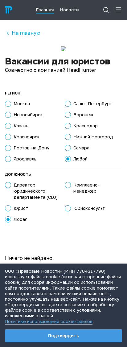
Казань (21, 125)
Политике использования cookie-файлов (48, 321)
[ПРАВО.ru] (8, 9)
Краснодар (85, 125)
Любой (80, 158)
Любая (20, 219)
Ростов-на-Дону (31, 147)
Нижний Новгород (93, 136)
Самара (81, 147)
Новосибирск (28, 114)
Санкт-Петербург (92, 103)
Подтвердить (63, 335)
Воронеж (83, 114)
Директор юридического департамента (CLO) (36, 191)
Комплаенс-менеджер (86, 188)
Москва (22, 103)
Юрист (21, 208)
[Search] (106, 9)
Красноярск (27, 136)
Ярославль (25, 158)
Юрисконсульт (89, 208)
